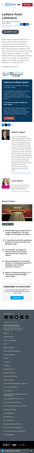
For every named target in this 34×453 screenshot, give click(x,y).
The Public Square (8, 435)
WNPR (12, 328)
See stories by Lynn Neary (20, 191)
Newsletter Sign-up (9, 373)
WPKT (16, 328)
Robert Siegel (14, 21)
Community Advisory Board (11, 351)
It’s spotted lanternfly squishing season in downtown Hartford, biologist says (18, 242)
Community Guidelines (10, 387)
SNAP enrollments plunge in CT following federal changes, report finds (18, 274)
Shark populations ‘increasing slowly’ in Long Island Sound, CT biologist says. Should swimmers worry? (18, 264)
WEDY (18, 326)
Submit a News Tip (9, 369)
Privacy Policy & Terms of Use (12, 402)
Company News (8, 337)
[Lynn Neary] (6, 183)
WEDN (9, 326)
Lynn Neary (6, 23)
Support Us (6, 365)
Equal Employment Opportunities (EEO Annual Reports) (15, 395)
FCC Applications (8, 417)
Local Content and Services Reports (14, 431)
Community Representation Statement (15, 383)
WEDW (14, 326)
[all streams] (31, 451)
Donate (28, 4)
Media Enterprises (8, 355)
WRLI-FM (20, 328)
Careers (5, 358)
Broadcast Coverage (9, 409)
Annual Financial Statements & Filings (14, 406)
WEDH (5, 326)
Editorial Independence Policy (12, 424)
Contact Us (6, 362)
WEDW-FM (6, 328)
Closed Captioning (9, 413)
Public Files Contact (8, 329)
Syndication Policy (9, 420)
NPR (16, 67)
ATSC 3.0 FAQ (18, 329)
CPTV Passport (8, 390)
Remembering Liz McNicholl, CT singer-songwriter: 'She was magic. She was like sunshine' (18, 232)
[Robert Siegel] (6, 135)
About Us (6, 333)
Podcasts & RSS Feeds (10, 376)
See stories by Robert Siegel (21, 173)
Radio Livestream (8, 380)
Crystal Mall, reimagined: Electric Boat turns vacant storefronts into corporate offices (16, 252)
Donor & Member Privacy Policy (13, 399)
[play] (3, 451)
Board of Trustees (8, 347)
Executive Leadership (10, 340)
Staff (4, 344)
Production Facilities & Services (12, 427)
